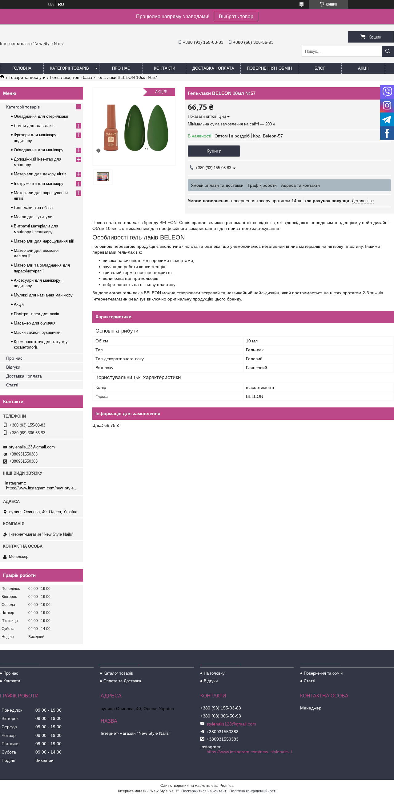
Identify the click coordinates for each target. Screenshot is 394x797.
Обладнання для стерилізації (41, 116)
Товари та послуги (27, 77)
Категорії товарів (69, 68)
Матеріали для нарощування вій (44, 241)
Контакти (164, 68)
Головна (21, 68)
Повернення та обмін (323, 673)
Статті (12, 384)
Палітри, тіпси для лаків (36, 314)
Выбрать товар (236, 16)
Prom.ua (226, 785)
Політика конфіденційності (252, 791)
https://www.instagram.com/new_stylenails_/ (42, 488)
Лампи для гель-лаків (34, 125)
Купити (214, 150)
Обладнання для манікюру (38, 150)
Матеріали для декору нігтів (40, 174)
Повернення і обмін (269, 68)
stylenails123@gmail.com (32, 447)
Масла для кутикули (33, 217)
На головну (214, 673)
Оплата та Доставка (122, 681)
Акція (19, 304)
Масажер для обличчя (34, 323)
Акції (363, 68)
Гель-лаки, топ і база (71, 77)
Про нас (121, 68)
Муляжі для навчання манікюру (43, 295)
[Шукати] (388, 51)
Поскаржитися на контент (204, 791)
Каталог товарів (118, 673)
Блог (320, 68)
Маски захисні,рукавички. (38, 332)
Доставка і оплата (213, 68)
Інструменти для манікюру (38, 183)
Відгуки (13, 367)
